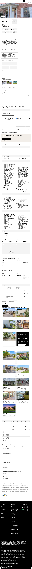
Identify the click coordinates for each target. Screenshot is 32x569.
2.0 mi (27, 293)
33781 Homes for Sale (5, 478)
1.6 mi (27, 290)
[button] (1, 1)
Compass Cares (13, 522)
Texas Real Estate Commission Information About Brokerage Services (10, 559)
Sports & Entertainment (14, 529)
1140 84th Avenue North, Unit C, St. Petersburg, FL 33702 (6, 427)
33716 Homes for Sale (5, 476)
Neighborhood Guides (14, 525)
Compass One (13, 513)
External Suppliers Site (14, 533)
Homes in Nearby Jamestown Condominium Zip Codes (12, 471)
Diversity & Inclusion (14, 524)
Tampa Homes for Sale (5, 464)
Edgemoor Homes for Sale (6, 451)
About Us (2, 506)
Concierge (12, 506)
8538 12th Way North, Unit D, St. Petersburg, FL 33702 (6, 432)
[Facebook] (3, 539)
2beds (3, 22)
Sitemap (12, 536)
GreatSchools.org (15, 300)
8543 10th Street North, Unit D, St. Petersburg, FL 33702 (6, 435)
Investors (2, 510)
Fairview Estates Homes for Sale (7, 453)
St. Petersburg (13, 92)
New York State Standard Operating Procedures (7, 562)
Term (3, 123)
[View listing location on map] (14, 21)
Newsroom (2, 517)
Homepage (3, 92)
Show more (4, 456)
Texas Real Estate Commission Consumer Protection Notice (8, 560)
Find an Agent (13, 517)
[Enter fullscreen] (29, 95)
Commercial (13, 528)
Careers (2, 513)
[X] (5, 539)
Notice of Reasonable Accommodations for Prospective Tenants (9, 563)
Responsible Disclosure (7, 542)
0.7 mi (27, 287)
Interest (17, 123)
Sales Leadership (3, 509)
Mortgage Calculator (14, 518)
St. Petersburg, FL (4, 26)
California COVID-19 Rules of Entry (12, 543)
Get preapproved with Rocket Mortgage (8, 115)
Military (12, 530)
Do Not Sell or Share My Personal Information (7, 541)
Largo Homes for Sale (5, 467)
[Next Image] (14, 312)
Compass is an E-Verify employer (16, 542)
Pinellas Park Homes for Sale (6, 462)
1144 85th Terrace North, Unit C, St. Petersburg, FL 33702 (6, 429)
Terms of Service (17, 541)
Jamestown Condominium (19, 92)
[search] (24, 1)
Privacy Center (22, 541)
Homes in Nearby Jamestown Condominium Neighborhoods (13, 446)
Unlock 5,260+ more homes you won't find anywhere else (22, 338)
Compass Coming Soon (14, 509)
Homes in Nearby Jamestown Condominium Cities (11, 459)
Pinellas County (9, 92)
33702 (8, 26)
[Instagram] (2, 539)
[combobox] (15, 1)
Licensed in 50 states (4, 567)
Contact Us (2, 514)
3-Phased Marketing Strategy (15, 510)
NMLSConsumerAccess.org (14, 566)
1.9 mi (27, 296)
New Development (14, 526)
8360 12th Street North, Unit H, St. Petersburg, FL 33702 (6, 438)
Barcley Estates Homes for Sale (7, 448)
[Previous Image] (3, 312)
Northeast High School (9, 293)
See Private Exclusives (21, 344)
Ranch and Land (13, 532)
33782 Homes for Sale (5, 473)
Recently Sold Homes (14, 534)
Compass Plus (13, 521)
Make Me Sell (13, 514)
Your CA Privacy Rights (22, 543)
